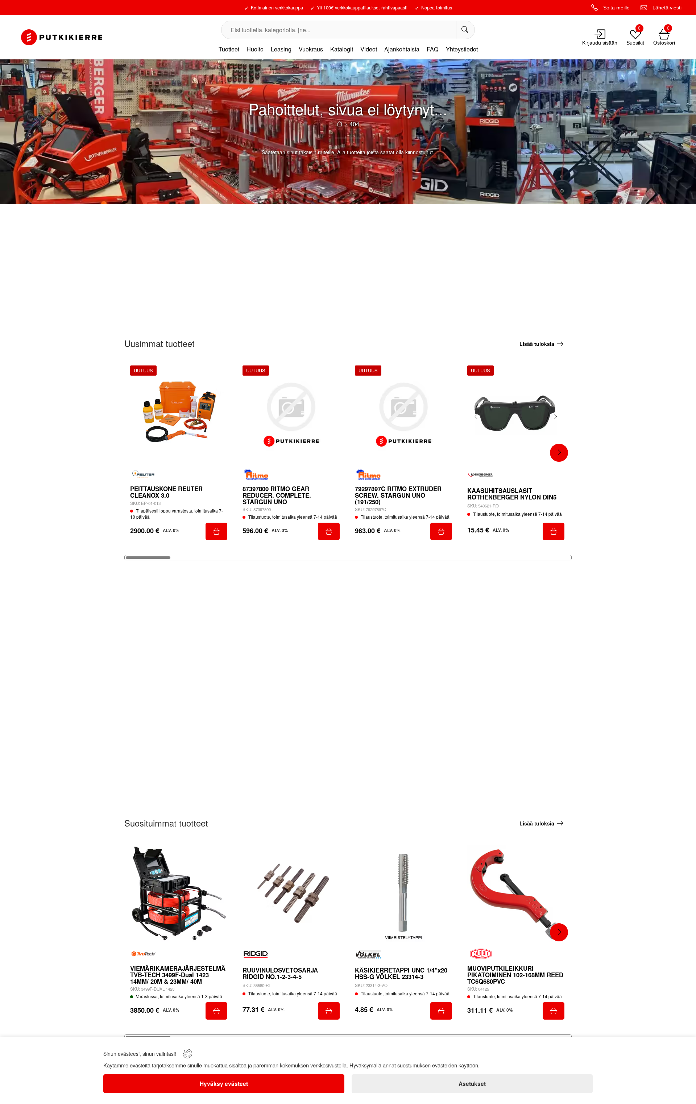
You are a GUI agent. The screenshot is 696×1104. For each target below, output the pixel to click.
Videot (368, 49)
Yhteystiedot (462, 49)
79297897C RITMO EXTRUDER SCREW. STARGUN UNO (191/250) (398, 495)
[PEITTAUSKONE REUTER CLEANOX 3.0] (178, 414)
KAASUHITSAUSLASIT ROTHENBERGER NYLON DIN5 (511, 493)
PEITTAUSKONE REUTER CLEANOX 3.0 (166, 491)
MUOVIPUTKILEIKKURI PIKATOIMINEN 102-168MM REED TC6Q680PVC (515, 975)
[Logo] (61, 37)
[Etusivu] (340, 124)
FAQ (433, 49)
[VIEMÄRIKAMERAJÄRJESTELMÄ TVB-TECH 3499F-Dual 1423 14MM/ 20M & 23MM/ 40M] (178, 893)
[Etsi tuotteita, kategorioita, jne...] (465, 30)
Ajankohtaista (401, 49)
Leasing (281, 49)
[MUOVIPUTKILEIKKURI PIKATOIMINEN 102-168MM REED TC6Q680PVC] (515, 893)
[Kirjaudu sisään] (599, 34)
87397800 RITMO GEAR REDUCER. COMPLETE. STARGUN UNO (277, 495)
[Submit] (216, 531)
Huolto (255, 49)
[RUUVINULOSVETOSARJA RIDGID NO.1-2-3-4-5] (291, 893)
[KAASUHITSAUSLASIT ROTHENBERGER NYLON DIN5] (515, 414)
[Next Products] (559, 453)
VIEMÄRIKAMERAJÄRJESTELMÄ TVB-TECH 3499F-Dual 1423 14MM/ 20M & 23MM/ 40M (177, 975)
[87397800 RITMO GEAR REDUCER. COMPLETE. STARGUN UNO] (291, 414)
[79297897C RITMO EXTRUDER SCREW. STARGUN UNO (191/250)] (403, 414)
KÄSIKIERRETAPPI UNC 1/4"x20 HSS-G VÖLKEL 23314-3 (401, 973)
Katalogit (341, 49)
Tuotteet (229, 49)
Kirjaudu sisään (599, 43)
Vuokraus (311, 49)
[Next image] (555, 416)
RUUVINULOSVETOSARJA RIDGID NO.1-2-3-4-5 (280, 973)
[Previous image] (476, 416)
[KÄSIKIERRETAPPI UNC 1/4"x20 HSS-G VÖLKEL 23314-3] (403, 893)
